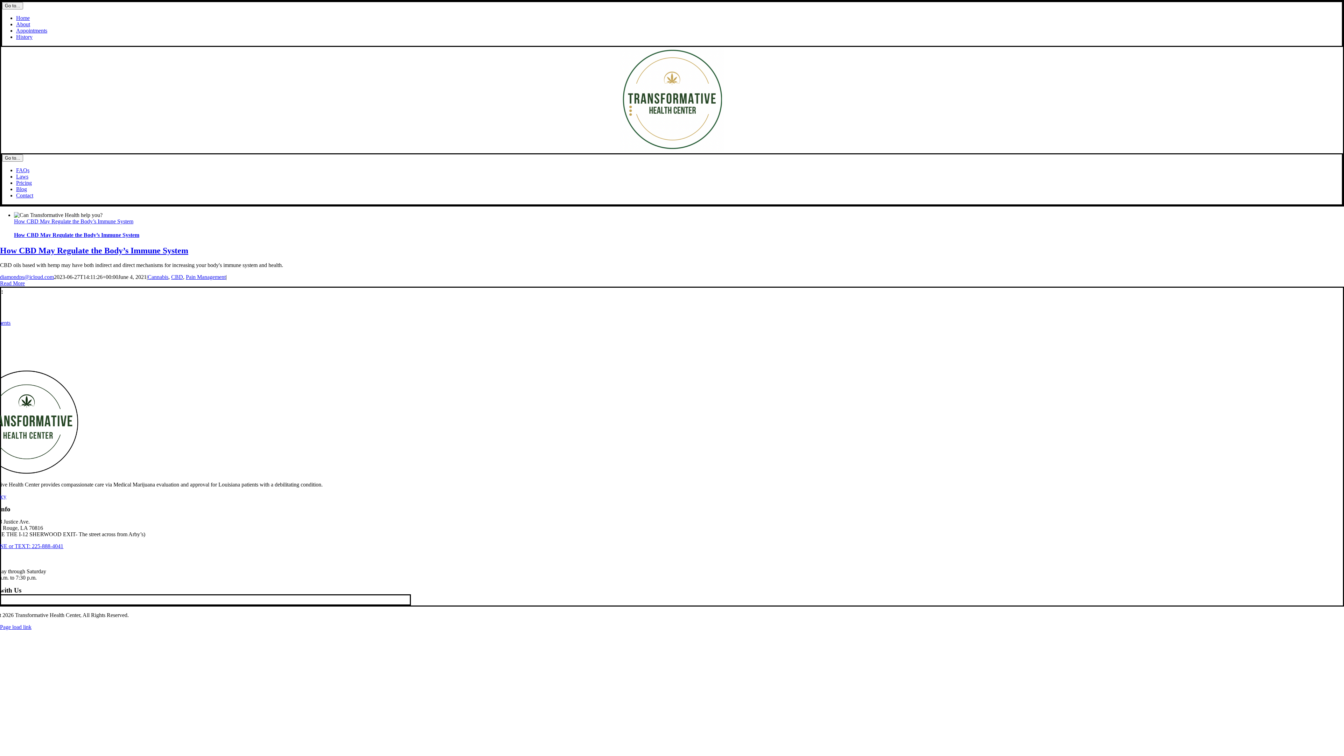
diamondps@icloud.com (27, 277)
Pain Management (206, 277)
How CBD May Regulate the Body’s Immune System (73, 221)
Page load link (15, 627)
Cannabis (158, 277)
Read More (12, 283)
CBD (177, 277)
